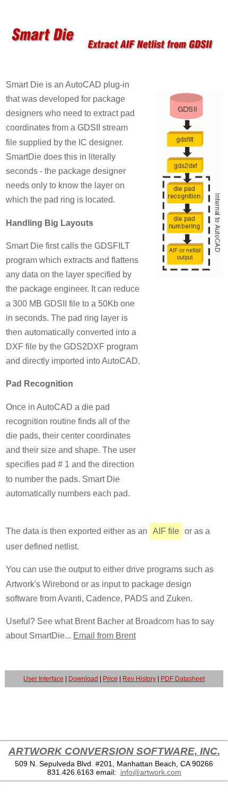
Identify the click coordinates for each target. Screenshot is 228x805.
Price (110, 678)
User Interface (43, 678)
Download (83, 678)
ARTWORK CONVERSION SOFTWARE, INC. (114, 751)
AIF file (166, 531)
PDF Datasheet (183, 678)
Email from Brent (104, 635)
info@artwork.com (150, 772)
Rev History (139, 678)
